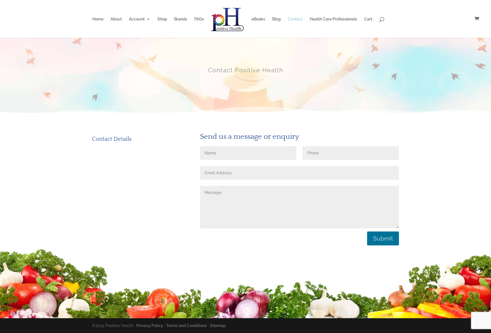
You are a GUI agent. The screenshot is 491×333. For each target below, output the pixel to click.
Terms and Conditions (186, 325)
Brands (180, 19)
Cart (368, 19)
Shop (162, 19)
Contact (295, 19)
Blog (276, 19)
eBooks (258, 19)
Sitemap (218, 325)
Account (137, 19)
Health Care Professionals (333, 19)
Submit (383, 238)
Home (97, 19)
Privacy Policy (149, 325)
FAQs (199, 19)
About (116, 19)
